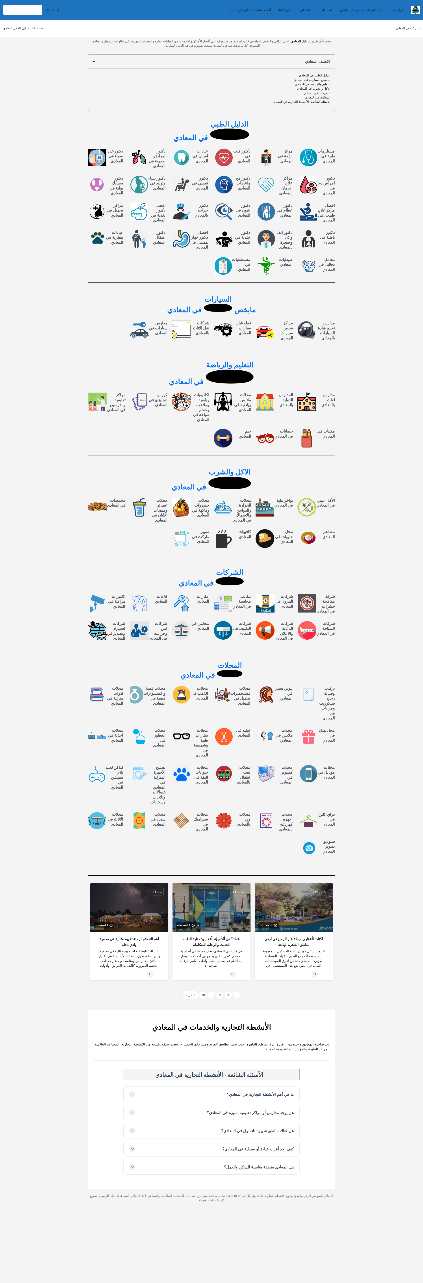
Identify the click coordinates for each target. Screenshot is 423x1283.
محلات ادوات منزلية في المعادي (115, 696)
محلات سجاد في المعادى (157, 819)
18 (203, 995)
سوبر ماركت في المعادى (200, 536)
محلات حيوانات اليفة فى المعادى (201, 775)
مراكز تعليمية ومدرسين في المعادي (116, 402)
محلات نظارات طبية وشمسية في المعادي (201, 743)
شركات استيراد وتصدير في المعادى (116, 631)
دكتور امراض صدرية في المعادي (157, 158)
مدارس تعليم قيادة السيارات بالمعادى (326, 330)
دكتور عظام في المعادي (285, 210)
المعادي (296, 41)
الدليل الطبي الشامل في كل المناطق (363, 10)
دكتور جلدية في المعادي (242, 237)
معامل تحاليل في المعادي (327, 264)
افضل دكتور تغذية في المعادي (158, 213)
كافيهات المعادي (244, 534)
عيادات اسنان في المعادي (200, 156)
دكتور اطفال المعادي (159, 237)
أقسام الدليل (325, 10)
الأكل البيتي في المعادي (325, 503)
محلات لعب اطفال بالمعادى (243, 775)
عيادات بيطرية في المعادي (114, 237)
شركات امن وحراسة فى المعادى (158, 631)
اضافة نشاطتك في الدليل (23, 9)
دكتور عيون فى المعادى (243, 210)
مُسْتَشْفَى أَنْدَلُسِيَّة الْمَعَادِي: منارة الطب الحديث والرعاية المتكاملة (211, 942)
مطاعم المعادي (329, 534)
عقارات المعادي (203, 599)
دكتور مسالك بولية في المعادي (116, 185)
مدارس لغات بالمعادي (328, 399)
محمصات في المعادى (116, 503)
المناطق (305, 10)
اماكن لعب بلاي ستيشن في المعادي (114, 777)
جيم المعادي (245, 433)
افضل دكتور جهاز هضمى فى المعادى (199, 240)
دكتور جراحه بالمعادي (201, 210)
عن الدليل (284, 10)
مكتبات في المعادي (326, 433)
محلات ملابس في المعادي (284, 735)
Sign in (49, 10)
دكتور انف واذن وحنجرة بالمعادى (284, 240)
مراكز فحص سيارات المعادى (287, 330)
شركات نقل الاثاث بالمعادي (201, 328)
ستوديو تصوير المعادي (329, 846)
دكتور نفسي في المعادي (200, 183)
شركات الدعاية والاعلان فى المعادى (284, 631)
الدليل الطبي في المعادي (314, 75)
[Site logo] (415, 9)
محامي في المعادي (200, 626)
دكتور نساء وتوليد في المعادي (156, 183)
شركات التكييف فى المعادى (242, 628)
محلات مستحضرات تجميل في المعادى (240, 696)
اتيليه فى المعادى (243, 733)
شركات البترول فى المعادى (284, 601)
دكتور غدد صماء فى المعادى (115, 156)
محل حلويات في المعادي (284, 536)
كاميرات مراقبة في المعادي (116, 601)
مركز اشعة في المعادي (285, 156)
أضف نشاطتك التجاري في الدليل (250, 10)
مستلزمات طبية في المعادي (326, 156)
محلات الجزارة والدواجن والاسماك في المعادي (242, 510)
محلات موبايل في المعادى (326, 772)
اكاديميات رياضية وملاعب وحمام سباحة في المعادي (201, 407)
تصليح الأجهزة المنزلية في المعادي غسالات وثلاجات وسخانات (157, 784)
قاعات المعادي (161, 599)
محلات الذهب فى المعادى (199, 693)
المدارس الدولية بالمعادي (286, 399)
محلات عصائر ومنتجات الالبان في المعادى (159, 510)
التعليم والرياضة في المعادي (312, 84)
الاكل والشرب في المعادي (313, 88)
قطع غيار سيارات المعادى (244, 328)
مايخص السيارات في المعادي (312, 80)
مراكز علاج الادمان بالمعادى (286, 185)
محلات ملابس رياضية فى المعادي (242, 402)
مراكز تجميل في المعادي (115, 210)
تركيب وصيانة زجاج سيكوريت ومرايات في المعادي (327, 703)
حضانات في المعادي (284, 433)
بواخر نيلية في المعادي (284, 503)
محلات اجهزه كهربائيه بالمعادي (286, 822)
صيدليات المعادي (286, 262)
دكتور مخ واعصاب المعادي (243, 183)
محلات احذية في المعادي (115, 735)
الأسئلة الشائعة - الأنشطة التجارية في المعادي (301, 102)
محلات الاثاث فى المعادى (115, 819)
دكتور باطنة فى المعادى (327, 237)
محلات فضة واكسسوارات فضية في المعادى (154, 696)
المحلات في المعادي (317, 97)
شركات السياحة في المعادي (325, 628)
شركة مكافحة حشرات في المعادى (325, 604)
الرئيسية (398, 10)
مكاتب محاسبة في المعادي (241, 601)
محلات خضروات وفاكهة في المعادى (200, 508)
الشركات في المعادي (317, 93)
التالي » (190, 995)
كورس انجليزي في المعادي (158, 399)
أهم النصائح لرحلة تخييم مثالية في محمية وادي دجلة (129, 942)
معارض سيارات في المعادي (158, 328)
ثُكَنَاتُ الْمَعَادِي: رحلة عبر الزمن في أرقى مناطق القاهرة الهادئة (293, 942)
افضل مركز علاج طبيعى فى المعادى (326, 213)
